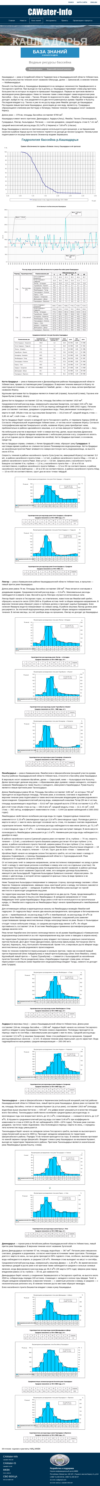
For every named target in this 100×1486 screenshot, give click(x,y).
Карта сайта (82, 2)
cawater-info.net (66, 1483)
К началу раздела (50, 52)
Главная (12, 20)
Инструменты (51, 20)
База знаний (36, 20)
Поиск (71, 2)
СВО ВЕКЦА (10, 1477)
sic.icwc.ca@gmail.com (58, 1480)
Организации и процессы (82, 20)
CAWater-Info (10, 1458)
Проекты (64, 20)
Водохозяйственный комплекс (59, 69)
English (94, 2)
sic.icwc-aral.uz (55, 1483)
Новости (23, 20)
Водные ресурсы (35, 69)
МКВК (7, 1471)
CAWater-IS (9, 1464)
